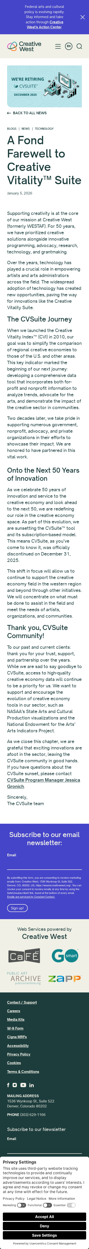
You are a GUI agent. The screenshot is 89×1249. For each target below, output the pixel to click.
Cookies (14, 1063)
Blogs (12, 128)
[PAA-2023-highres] (24, 978)
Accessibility (18, 1046)
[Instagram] (15, 1085)
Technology (44, 128)
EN (68, 46)
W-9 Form (15, 1028)
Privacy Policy (18, 1054)
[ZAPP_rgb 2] (65, 978)
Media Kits (15, 1019)
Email (11, 855)
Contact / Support (22, 1002)
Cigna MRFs (17, 1037)
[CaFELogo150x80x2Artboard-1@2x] (24, 956)
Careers (13, 1011)
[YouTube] (23, 1085)
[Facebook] (8, 1085)
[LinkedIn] (31, 1085)
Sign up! (17, 908)
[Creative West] (24, 46)
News (26, 128)
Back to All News (30, 113)
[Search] (79, 46)
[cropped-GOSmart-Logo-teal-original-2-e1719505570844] (65, 956)
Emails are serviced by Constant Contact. (31, 896)
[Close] (82, 17)
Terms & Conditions (23, 1072)
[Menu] (58, 46)
